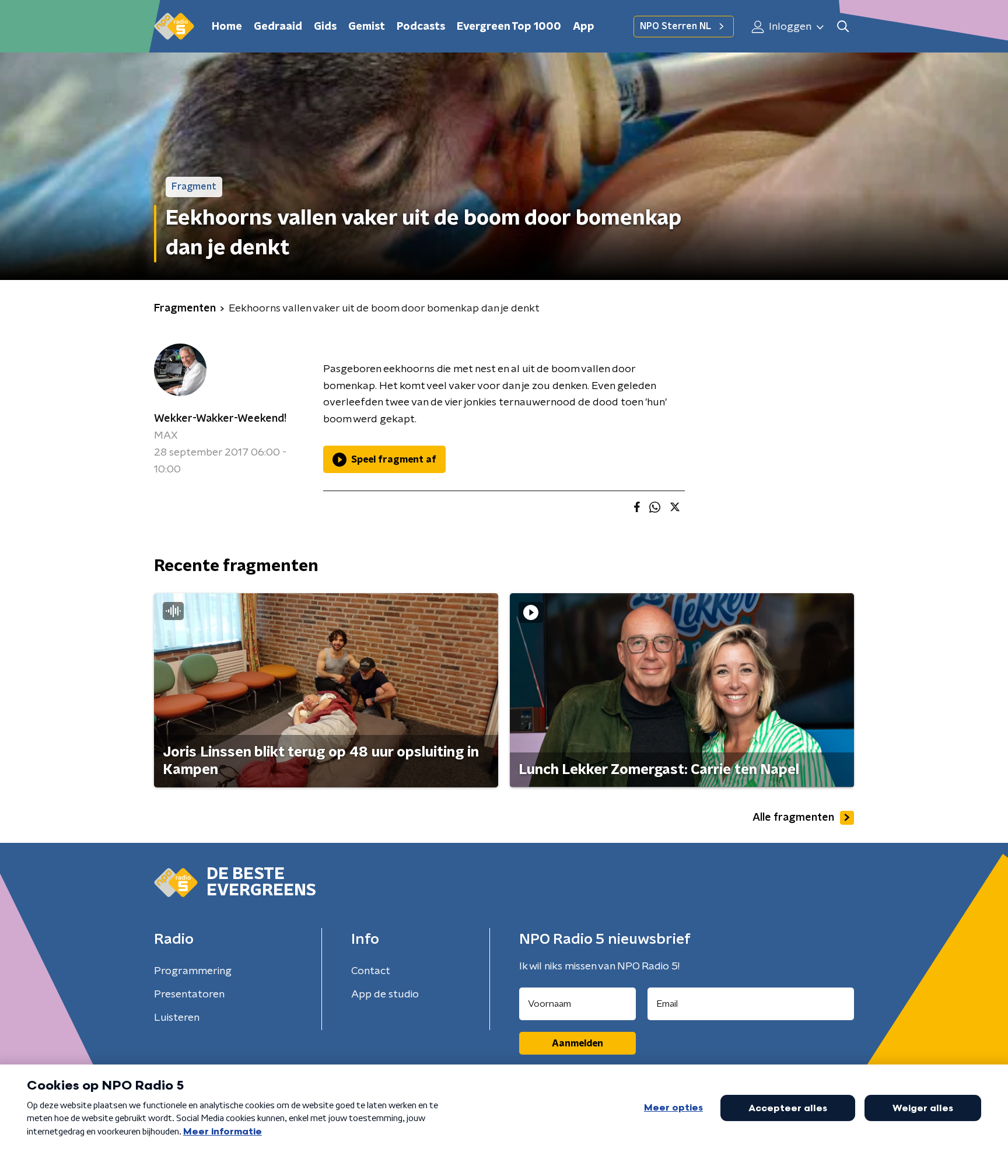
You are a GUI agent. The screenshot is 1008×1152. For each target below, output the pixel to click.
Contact (370, 971)
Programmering (193, 971)
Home (227, 27)
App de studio (385, 994)
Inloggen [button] (789, 27)
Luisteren (177, 1018)
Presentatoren (189, 994)
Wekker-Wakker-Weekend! (220, 419)
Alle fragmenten (793, 818)
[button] (842, 26)
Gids (325, 27)
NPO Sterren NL (675, 26)
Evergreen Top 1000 (509, 27)
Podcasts (421, 27)
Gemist (366, 27)
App (583, 27)
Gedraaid (278, 27)
